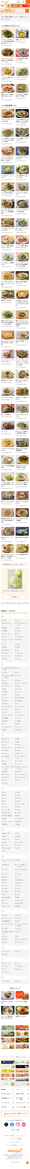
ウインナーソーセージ (9, 640)
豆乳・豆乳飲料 (8, 815)
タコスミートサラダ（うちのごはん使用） (7, 120)
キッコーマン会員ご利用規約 (11, 1145)
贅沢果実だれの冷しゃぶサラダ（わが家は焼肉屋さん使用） (7, 520)
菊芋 (5, 689)
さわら (18, 750)
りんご (18, 963)
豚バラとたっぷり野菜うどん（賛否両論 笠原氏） (22, 432)
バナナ (5, 874)
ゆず (18, 951)
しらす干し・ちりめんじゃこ (9, 767)
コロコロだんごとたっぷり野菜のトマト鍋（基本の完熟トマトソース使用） (7, 556)
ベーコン (6, 903)
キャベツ (19, 692)
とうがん (19, 812)
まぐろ (18, 915)
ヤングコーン (7, 951)
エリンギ (6, 653)
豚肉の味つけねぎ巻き (6, 300)
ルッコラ (6, 966)
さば (5, 744)
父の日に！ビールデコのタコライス (22, 502)
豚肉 (18, 897)
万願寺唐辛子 (7, 921)
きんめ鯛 (19, 700)
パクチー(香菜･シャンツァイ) (22, 865)
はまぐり (6, 877)
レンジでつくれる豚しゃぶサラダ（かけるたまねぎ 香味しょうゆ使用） (7, 158)
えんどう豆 (20, 653)
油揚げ (5, 630)
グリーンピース (21, 706)
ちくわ (18, 806)
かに (18, 672)
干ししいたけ (7, 906)
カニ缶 (18, 675)
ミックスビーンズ (8, 924)
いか (18, 633)
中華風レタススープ (20, 39)
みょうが (19, 928)
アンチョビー (7, 633)
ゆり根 (5, 954)
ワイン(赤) (6, 981)
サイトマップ (22, 1145)
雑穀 (18, 738)
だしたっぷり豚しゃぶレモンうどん (22, 415)
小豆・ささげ (7, 623)
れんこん (19, 969)
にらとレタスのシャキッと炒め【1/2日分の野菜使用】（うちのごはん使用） (22, 264)
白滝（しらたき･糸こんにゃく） (22, 767)
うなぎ (18, 644)
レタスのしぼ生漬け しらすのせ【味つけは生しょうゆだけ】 (7, 484)
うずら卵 (19, 639)
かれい (18, 686)
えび (18, 650)
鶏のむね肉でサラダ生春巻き (22, 538)
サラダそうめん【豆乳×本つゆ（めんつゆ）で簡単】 (22, 483)
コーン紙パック (21, 715)
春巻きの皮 (20, 880)
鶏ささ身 (19, 821)
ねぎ (18, 848)
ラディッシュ (7, 963)
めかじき (19, 729)
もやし (5, 942)
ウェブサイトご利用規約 (9, 1135)
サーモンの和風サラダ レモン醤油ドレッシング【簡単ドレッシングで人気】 (22, 121)
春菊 (5, 764)
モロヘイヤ (20, 942)
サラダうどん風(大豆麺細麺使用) (7, 466)
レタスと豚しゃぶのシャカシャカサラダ (7, 229)
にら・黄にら (20, 842)
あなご (18, 628)
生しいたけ (20, 753)
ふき (18, 894)
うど (5, 644)
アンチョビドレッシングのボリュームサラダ (7, 360)
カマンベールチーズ (22, 683)
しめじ (5, 761)
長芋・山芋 (6, 833)
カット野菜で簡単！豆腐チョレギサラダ (22, 59)
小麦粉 (18, 721)
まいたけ (6, 915)
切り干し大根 (20, 697)
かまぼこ (6, 683)
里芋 (18, 741)
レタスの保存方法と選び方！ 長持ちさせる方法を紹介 (16, 603)
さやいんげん (7, 747)
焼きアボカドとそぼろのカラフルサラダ (22, 381)
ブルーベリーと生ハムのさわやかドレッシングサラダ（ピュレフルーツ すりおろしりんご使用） (22, 362)
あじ (18, 620)
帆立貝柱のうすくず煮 (6, 380)
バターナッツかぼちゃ (22, 870)
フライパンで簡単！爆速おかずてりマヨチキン (7, 246)
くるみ (5, 709)
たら (5, 804)
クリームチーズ (8, 706)
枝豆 (18, 647)
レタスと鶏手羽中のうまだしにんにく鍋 (22, 176)
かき (18, 668)
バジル (5, 869)
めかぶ (18, 931)
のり (5, 851)
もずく (5, 936)
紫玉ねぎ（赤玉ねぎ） (8, 932)
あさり (5, 620)
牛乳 (18, 694)
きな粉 (5, 692)
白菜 (18, 860)
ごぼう (18, 718)
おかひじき (20, 656)
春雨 (5, 880)
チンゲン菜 (6, 809)
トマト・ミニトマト (9, 821)
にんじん (6, 845)
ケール (18, 712)
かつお (5, 672)
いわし (5, 636)
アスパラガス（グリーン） (22, 624)
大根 (18, 792)
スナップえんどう (21, 774)
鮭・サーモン (7, 738)
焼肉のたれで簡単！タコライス (22, 342)
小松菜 (5, 721)
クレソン (19, 709)
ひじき (18, 888)
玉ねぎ (18, 801)
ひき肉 (5, 888)
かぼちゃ (19, 680)
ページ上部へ (27, 1162)
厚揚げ (5, 628)
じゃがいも (20, 761)
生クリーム (6, 839)
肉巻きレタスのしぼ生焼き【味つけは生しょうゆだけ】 (7, 96)
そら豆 (5, 783)
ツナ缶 (18, 809)
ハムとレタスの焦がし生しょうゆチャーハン (7, 78)
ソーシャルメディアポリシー (15, 1142)
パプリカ (19, 874)
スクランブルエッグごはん (7, 397)
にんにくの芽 (7, 848)
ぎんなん (6, 700)
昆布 (5, 729)
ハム (18, 877)
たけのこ (19, 795)
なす (18, 833)
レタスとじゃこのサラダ (21, 77)
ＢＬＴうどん (4, 431)
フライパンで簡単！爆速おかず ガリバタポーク (22, 246)
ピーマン (19, 885)
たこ (5, 798)
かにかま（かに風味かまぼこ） (9, 676)
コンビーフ (20, 726)
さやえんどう (20, 747)
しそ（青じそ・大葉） (21, 757)
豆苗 (5, 818)
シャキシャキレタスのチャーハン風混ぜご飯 (22, 210)
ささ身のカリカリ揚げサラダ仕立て (22, 398)
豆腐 (18, 815)
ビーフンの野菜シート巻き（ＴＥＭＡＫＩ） (22, 139)
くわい (5, 712)
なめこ (5, 842)
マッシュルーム (8, 918)
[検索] (27, 11)
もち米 (5, 939)
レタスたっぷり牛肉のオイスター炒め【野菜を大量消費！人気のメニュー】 (7, 41)
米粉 (18, 724)
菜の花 (18, 836)
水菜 (18, 921)
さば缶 (18, 744)
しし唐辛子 (6, 756)
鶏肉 (18, 824)
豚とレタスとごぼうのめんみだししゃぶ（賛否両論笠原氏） (7, 211)
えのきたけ (6, 650)
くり (18, 703)
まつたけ (19, 918)
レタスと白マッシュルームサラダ (7, 176)
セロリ (18, 780)
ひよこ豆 (6, 891)
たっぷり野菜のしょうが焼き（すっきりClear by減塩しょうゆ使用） (7, 140)
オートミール (7, 656)
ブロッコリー (20, 900)
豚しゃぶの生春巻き (6, 414)
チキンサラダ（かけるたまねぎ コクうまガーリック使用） (7, 283)
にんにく (19, 845)
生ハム (18, 839)
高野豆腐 (6, 718)
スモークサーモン (21, 777)
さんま (5, 753)
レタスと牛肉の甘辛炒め (7, 192)
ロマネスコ (6, 972)
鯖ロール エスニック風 (7, 501)
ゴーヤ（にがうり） (9, 715)
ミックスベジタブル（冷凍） (22, 924)
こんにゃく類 (7, 726)
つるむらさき (7, 812)
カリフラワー (7, 686)
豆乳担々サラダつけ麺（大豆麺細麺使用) (22, 449)
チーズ (5, 806)
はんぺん (19, 883)
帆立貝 (18, 906)
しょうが (19, 764)
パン (5, 883)
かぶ (5, 680)
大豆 (5, 795)
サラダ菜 (6, 750)
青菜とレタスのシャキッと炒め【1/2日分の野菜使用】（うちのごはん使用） (7, 322)
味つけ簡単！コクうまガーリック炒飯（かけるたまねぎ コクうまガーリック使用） (22, 303)
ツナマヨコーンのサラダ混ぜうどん (7, 449)
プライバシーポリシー (21, 1135)
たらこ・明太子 (21, 804)
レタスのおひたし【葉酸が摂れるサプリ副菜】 (22, 95)
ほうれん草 (20, 903)
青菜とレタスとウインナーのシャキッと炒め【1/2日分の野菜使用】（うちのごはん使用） (22, 323)
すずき (18, 771)
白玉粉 (5, 771)
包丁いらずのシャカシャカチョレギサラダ (22, 229)
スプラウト (6, 777)
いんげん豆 (20, 636)
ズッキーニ (6, 774)
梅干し (5, 647)
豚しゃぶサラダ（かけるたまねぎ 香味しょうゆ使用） (7, 343)
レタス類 (19, 966)
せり (5, 780)
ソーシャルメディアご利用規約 (15, 1138)
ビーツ (5, 885)
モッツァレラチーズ (22, 939)
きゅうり (6, 697)
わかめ (18, 981)
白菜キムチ (6, 864)
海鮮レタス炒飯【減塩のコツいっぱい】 (22, 282)
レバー (5, 969)
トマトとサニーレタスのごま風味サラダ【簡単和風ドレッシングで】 (7, 60)
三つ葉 (5, 928)
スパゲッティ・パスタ (9, 860)
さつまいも (6, 741)
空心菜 (5, 703)
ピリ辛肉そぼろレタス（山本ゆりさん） (22, 157)
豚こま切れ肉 (7, 897)
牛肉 (5, 694)
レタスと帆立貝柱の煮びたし (22, 555)
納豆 (5, 836)
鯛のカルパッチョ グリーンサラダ (7, 538)
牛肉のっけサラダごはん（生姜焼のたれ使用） (21, 466)
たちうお (19, 798)
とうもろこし (20, 818)
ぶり (5, 900)
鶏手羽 (5, 824)
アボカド (19, 630)
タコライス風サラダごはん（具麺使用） (22, 519)
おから (5, 658)
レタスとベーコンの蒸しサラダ (22, 193)
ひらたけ (19, 891)
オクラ (18, 658)
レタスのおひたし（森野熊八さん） (7, 263)
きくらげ (19, 689)
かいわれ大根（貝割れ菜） (9, 668)
